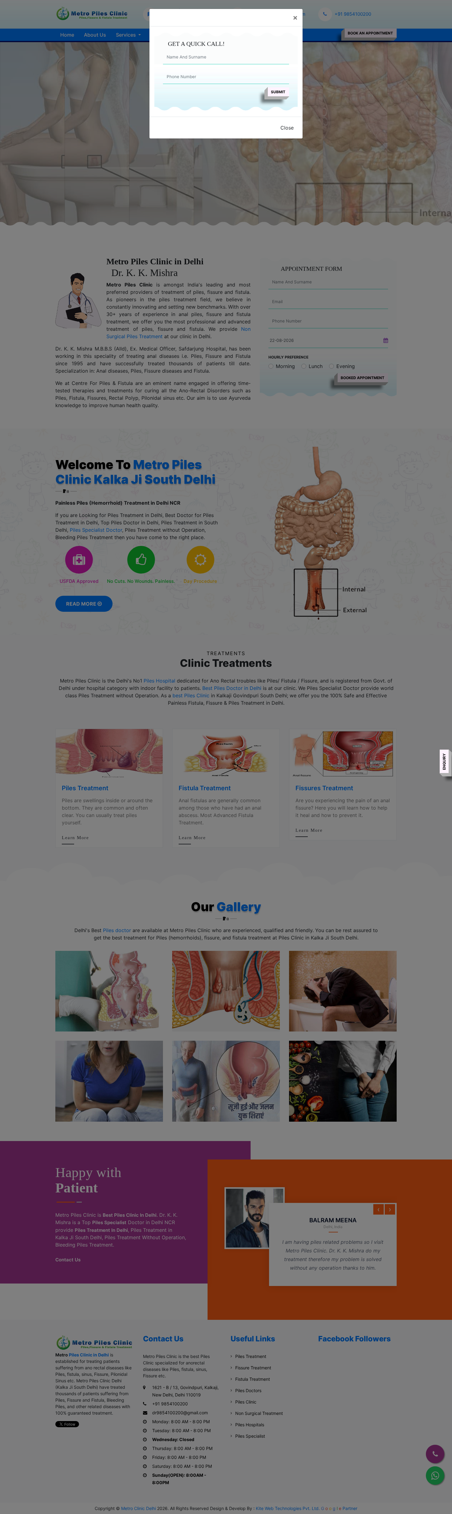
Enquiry (444, 761)
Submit (278, 92)
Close (287, 128)
